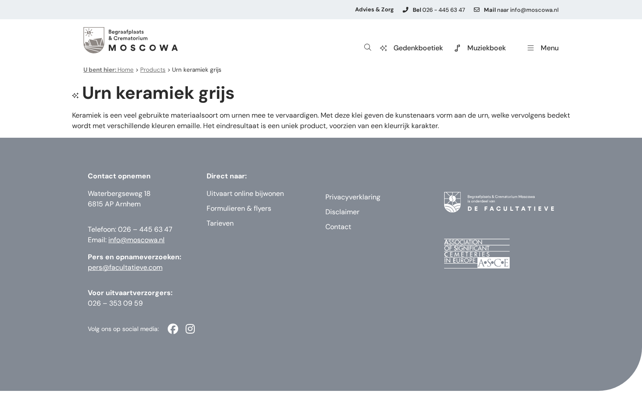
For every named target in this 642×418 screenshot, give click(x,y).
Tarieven (220, 223)
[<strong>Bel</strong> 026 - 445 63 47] (405, 10)
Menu (550, 47)
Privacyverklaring (352, 197)
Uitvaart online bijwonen (245, 193)
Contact (338, 226)
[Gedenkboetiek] (383, 48)
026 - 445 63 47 (439, 10)
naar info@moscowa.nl (521, 10)
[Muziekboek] (457, 48)
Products (153, 69)
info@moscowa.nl (136, 239)
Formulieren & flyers (239, 208)
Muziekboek (486, 47)
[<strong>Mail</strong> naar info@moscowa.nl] (477, 10)
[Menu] (530, 48)
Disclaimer (342, 211)
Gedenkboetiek (418, 47)
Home (108, 69)
